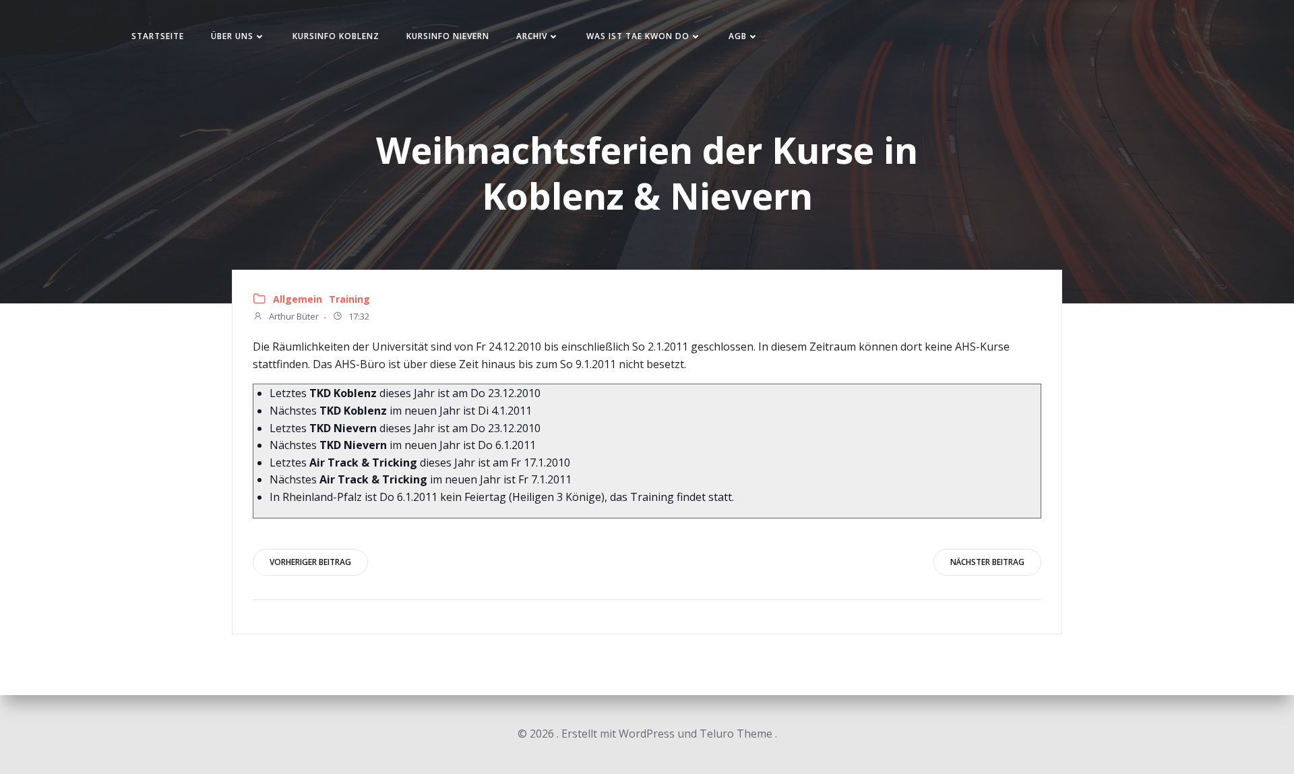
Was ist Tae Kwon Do (637, 36)
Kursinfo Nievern (447, 36)
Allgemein (297, 299)
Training (349, 299)
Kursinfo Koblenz (335, 36)
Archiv (531, 36)
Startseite (157, 36)
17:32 (357, 317)
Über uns (232, 36)
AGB (738, 36)
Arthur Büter (293, 317)
